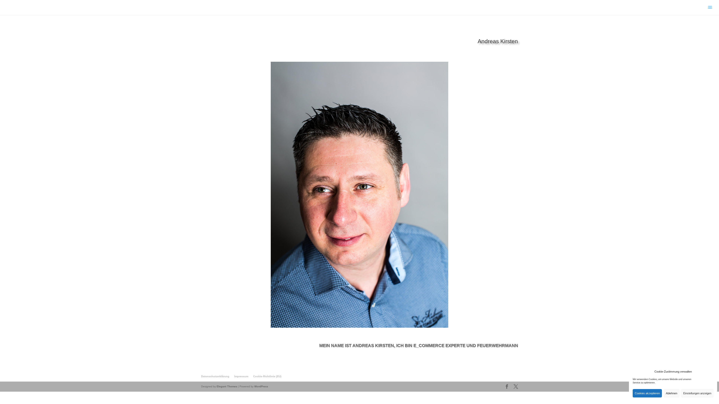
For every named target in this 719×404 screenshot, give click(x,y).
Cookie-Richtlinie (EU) (267, 376)
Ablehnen (671, 393)
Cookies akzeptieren (647, 393)
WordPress (261, 386)
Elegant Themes (227, 386)
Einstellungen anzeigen (697, 393)
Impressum (241, 376)
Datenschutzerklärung (215, 376)
